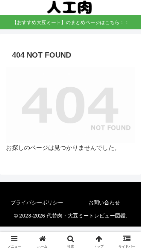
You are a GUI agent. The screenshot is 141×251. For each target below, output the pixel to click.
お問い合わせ (104, 202)
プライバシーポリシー (37, 202)
